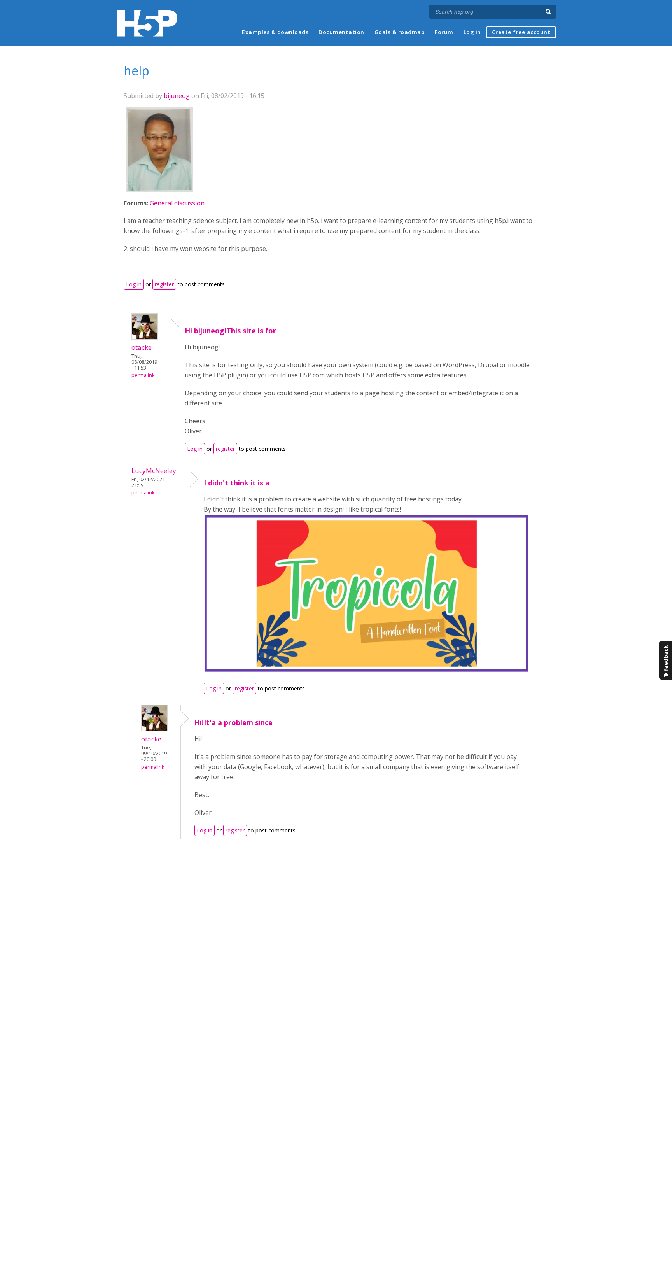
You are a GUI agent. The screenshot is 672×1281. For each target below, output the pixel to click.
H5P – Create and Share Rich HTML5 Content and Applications (147, 23)
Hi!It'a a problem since (233, 722)
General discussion (177, 203)
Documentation (341, 32)
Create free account (521, 32)
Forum (444, 32)
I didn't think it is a (237, 482)
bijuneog (177, 95)
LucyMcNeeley (153, 470)
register (164, 284)
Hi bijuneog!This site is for (230, 330)
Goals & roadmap (399, 32)
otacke (141, 347)
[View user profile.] (159, 190)
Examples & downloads (275, 32)
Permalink (142, 375)
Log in (472, 32)
